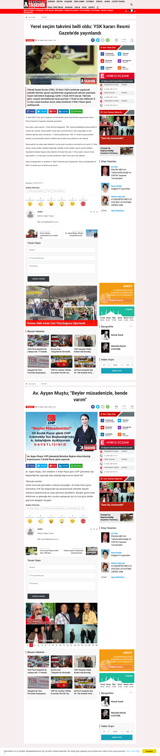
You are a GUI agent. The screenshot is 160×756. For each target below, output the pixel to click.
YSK (48, 191)
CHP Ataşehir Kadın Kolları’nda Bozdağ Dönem (82, 351)
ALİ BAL (114, 167)
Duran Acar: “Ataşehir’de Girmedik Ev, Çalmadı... (60, 351)
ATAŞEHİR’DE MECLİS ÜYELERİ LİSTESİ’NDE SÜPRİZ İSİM (121, 202)
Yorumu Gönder (38, 279)
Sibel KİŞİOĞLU (118, 211)
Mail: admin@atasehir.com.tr (48, 222)
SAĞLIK (77, 7)
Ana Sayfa (31, 17)
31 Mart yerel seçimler (35, 191)
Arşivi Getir (117, 371)
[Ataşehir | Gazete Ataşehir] (35, 4)
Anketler (60, 10)
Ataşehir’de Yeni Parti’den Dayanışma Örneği (36, 372)
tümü (130, 326)
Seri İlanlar (95, 10)
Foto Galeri (30, 10)
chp (82, 508)
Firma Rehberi (85, 10)
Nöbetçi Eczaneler (72, 10)
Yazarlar (40, 10)
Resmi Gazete (58, 191)
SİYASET (91, 7)
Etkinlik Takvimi (107, 10)
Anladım (149, 751)
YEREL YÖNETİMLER (55, 7)
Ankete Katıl (116, 300)
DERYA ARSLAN (118, 197)
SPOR (84, 7)
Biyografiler (28, 12)
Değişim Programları (120, 189)
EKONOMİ (69, 7)
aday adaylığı (73, 508)
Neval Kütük (116, 186)
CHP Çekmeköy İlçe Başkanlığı (54, 508)
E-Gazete (50, 10)
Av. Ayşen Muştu (33, 508)
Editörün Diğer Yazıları (45, 216)
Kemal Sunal (117, 335)
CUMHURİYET (37, 183)
